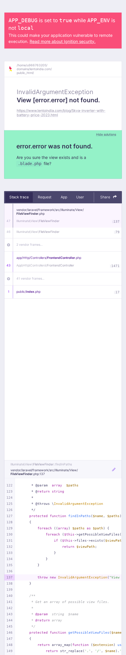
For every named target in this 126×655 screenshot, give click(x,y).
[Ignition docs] (12, 69)
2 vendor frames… (29, 245)
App (64, 197)
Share (105, 197)
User (80, 197)
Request (44, 197)
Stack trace (19, 197)
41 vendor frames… (30, 278)
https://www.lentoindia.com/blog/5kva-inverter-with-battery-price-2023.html (61, 112)
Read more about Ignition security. (63, 41)
